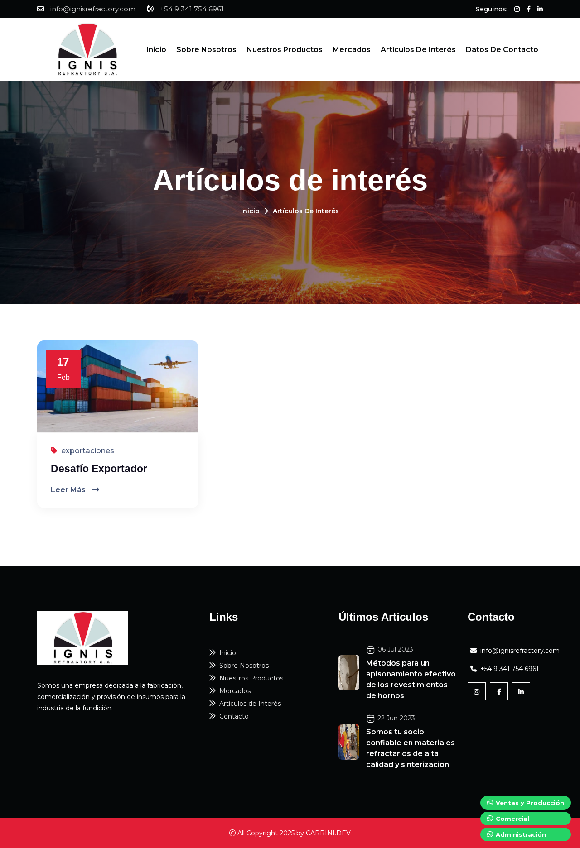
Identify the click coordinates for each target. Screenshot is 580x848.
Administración (520, 834)
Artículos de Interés (418, 49)
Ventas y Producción (529, 802)
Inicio (156, 49)
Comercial (511, 818)
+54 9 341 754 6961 (192, 9)
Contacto (234, 716)
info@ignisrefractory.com (92, 9)
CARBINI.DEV (328, 833)
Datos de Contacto (502, 49)
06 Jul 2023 (395, 649)
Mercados (352, 49)
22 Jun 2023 (396, 718)
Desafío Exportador (99, 468)
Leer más (69, 489)
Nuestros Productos (284, 49)
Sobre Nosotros (206, 49)
